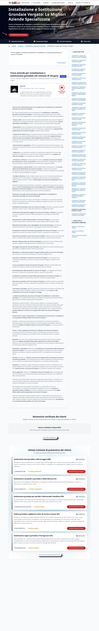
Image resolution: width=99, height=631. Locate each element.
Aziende (14, 46)
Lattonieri (20, 46)
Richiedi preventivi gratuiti (19, 35)
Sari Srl (22, 86)
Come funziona (25, 2)
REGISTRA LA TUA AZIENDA (82, 2)
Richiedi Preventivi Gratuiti (76, 471)
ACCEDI (69, 2)
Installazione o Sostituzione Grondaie (35, 46)
